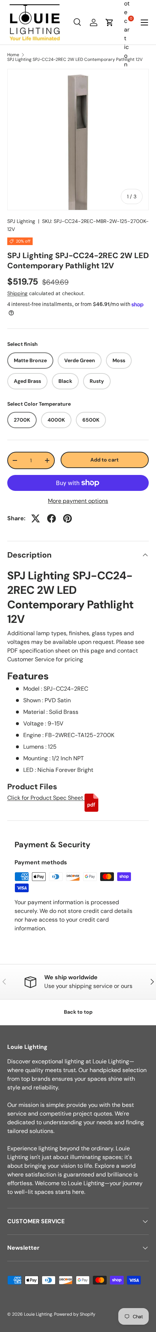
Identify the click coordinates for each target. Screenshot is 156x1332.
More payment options (78, 501)
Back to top (78, 1012)
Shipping (17, 293)
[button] (110, 22)
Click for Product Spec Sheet (46, 798)
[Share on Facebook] (51, 518)
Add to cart (104, 459)
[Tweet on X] (36, 518)
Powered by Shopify (74, 1314)
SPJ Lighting (21, 221)
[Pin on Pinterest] (67, 518)
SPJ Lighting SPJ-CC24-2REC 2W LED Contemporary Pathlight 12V (75, 59)
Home (13, 55)
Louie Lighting (38, 1314)
